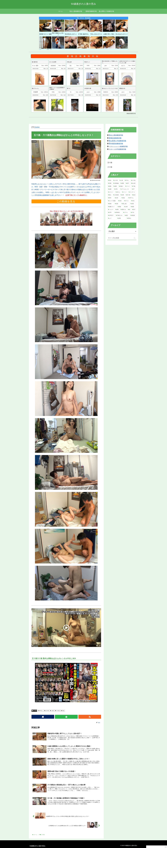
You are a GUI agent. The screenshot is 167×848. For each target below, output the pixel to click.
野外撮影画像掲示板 (116, 143)
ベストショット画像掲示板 (118, 146)
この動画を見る (66, 201)
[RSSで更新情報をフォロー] (89, 717)
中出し (41, 710)
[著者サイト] (42, 717)
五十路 (47, 710)
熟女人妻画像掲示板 (116, 135)
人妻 (52, 710)
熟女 (63, 710)
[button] (134, 238)
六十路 (35, 710)
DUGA (37, 127)
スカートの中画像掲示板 (117, 149)
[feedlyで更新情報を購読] (66, 717)
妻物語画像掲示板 (115, 138)
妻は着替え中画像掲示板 (117, 141)
